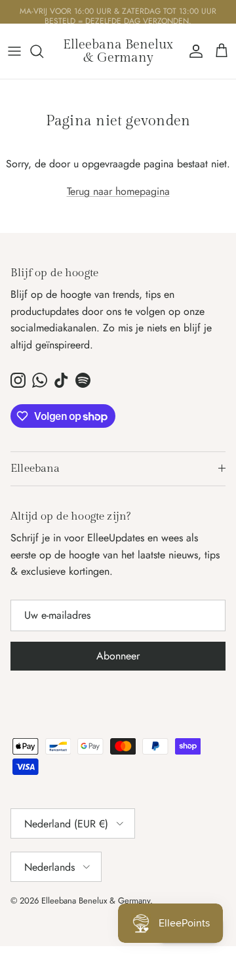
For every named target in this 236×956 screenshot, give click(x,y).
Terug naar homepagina (118, 191)
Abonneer (118, 655)
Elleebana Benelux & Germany (95, 900)
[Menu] (14, 51)
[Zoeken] (43, 51)
